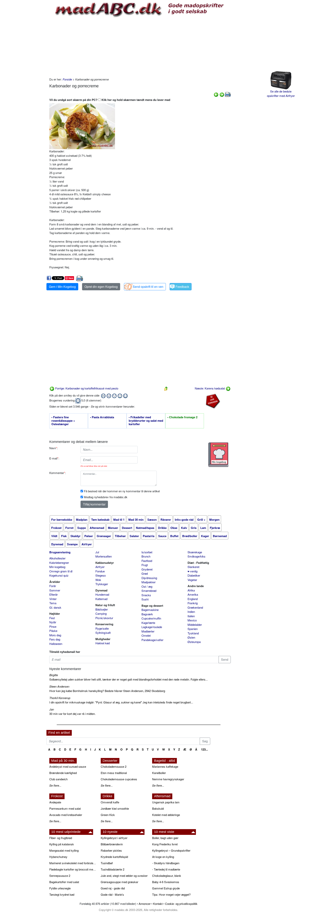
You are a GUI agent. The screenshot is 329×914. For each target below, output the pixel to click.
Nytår (52, 622)
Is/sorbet (146, 552)
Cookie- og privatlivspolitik (181, 904)
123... (204, 749)
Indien (191, 612)
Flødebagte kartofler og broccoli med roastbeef (73, 869)
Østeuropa (194, 642)
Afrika (191, 590)
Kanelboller (159, 773)
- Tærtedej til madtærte (166, 869)
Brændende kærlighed (63, 773)
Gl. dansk (55, 607)
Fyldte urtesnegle (60, 888)
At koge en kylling (163, 857)
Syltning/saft (103, 633)
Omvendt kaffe (110, 802)
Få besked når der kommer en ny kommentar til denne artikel (122, 491)
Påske (53, 631)
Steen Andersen (59, 686)
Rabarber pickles (111, 850)
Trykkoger (101, 584)
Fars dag (54, 639)
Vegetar (192, 580)
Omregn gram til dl (60, 571)
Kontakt (158, 904)
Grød (144, 573)
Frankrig (193, 603)
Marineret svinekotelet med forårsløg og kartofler (73, 863)
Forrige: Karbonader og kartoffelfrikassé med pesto (86, 388)
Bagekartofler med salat (64, 882)
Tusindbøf (107, 863)
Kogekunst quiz (59, 575)
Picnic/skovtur (104, 618)
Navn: (53, 448)
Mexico (192, 620)
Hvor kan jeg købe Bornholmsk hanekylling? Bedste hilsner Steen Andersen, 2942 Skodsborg (107, 691)
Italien (191, 616)
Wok (98, 580)
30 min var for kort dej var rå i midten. (72, 714)
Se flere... (55, 785)
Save (71, 278)
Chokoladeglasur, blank (166, 876)
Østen (191, 637)
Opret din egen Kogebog (101, 286)
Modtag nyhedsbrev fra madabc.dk (105, 497)
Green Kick (108, 815)
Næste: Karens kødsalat (210, 388)
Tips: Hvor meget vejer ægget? (171, 894)
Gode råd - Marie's (112, 894)
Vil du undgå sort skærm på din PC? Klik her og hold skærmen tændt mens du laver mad (109, 100)
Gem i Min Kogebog (62, 286)
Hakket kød (102, 643)
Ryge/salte (102, 628)
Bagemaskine (150, 610)
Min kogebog (57, 567)
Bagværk (147, 614)
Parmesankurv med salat (65, 808)
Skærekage (195, 552)
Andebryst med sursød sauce (67, 766)
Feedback (182, 286)
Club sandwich (58, 779)
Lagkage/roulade (151, 627)
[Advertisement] (140, 46)
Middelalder (195, 625)
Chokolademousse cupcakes (119, 779)
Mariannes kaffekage (165, 766)
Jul (97, 552)
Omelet (146, 635)
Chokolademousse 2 (113, 766)
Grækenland (195, 607)
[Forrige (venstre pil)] (216, 94)
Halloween (55, 644)
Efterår (53, 594)
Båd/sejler (101, 609)
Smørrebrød (148, 591)
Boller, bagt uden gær (165, 838)
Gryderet (147, 569)
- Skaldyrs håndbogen (165, 863)
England (193, 599)
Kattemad (101, 599)
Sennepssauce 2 (59, 876)
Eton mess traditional (114, 773)
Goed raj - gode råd (113, 888)
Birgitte (53, 675)
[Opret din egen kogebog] (218, 455)
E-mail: (54, 458)
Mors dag (55, 635)
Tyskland (193, 633)
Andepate (55, 802)
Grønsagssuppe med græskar (119, 882)
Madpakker (148, 582)
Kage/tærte (148, 623)
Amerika (193, 594)
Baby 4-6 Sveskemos (165, 882)
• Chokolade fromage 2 (182, 417)
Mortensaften (103, 556)
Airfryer (100, 567)
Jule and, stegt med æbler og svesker (124, 876)
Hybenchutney (58, 857)
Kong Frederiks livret (165, 844)
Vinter (53, 599)
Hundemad (102, 594)
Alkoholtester (57, 558)
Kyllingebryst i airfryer (114, 838)
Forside (67, 79)
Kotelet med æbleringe (166, 815)
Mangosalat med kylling (64, 850)
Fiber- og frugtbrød (60, 838)
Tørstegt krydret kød (61, 894)
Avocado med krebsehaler (65, 815)
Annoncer (145, 904)
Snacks (146, 595)
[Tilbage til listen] (166, 388)
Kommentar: (57, 473)
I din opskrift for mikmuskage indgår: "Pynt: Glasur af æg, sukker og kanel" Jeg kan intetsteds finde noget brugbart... (121, 702)
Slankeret (193, 567)
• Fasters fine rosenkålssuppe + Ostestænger (63, 420)
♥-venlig (192, 571)
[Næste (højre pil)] (222, 94)
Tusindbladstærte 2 (112, 869)
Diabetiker (194, 575)
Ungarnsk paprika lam (166, 802)
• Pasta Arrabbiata (102, 417)
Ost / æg (146, 586)
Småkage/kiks (196, 556)
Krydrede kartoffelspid (114, 857)
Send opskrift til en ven (148, 286)
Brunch (145, 556)
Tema (52, 603)
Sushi (145, 599)
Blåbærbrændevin (112, 844)
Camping (101, 613)
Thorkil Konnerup (59, 698)
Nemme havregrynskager (168, 779)
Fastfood (146, 561)
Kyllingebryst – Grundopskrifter (171, 850)
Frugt (144, 565)
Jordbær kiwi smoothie (115, 808)
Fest (52, 618)
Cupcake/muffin (151, 618)
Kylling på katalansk (61, 844)
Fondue (100, 571)
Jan (51, 709)
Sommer (54, 590)
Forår (52, 586)
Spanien (193, 629)
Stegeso (100, 575)
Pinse (52, 626)
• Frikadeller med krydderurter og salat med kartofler (146, 420)
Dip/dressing (149, 578)
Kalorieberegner (59, 563)
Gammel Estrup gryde (166, 888)
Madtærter (147, 631)
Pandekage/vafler (152, 640)
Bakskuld (158, 808)
